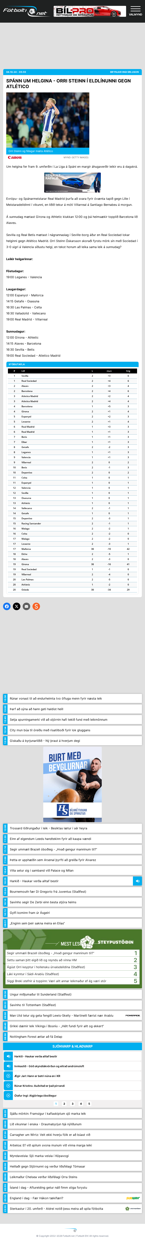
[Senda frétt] (26, 606)
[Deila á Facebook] (7, 606)
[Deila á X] (16, 606)
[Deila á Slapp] (36, 606)
